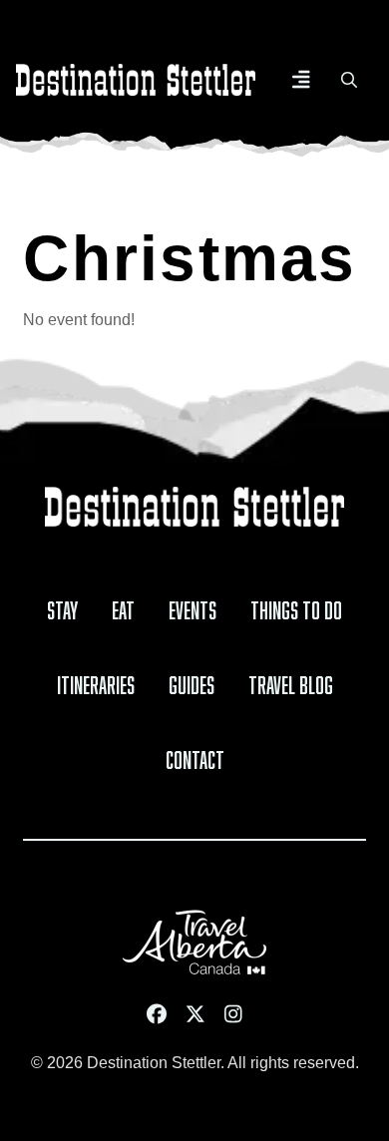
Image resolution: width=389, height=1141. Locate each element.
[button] (301, 80)
